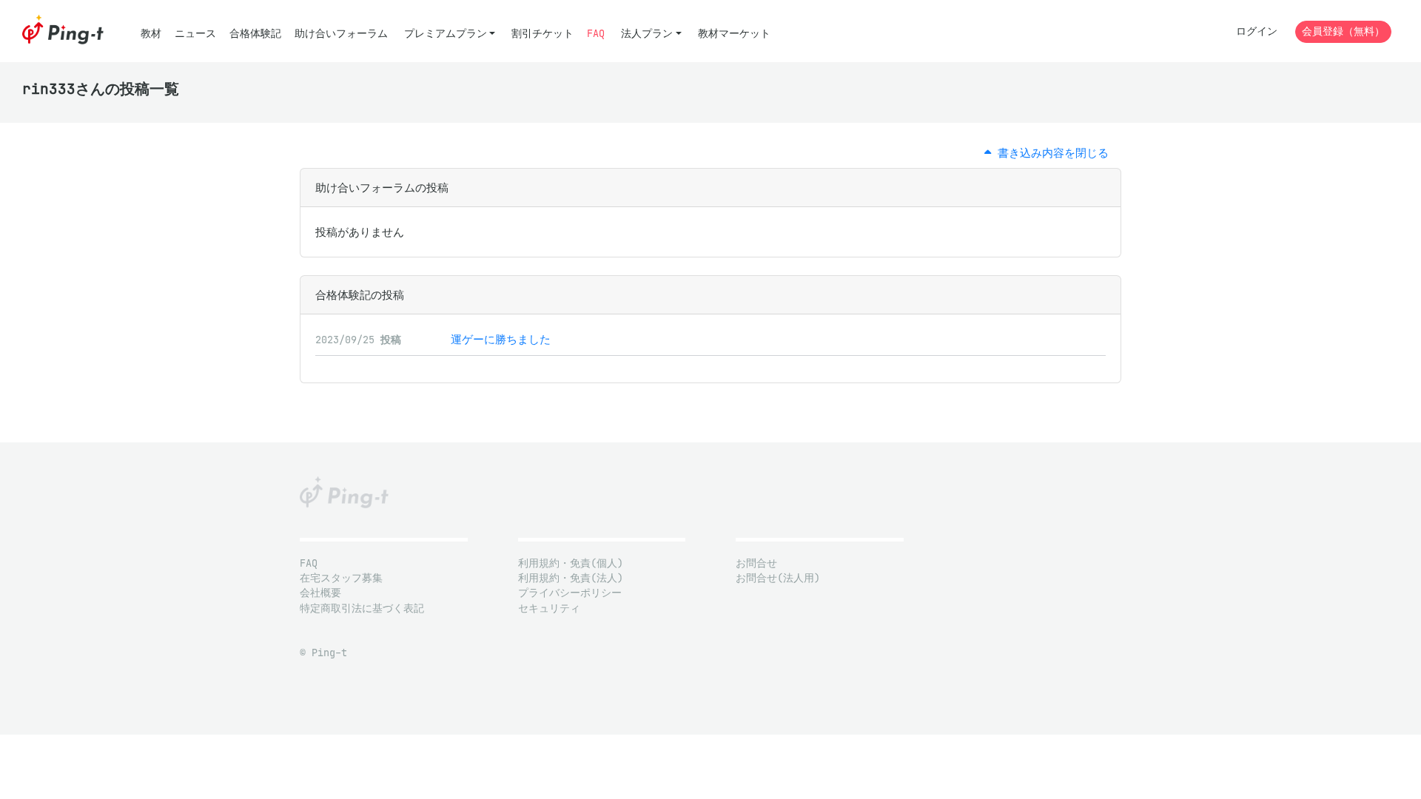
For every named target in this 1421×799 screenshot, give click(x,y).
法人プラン (647, 33)
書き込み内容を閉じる (1050, 153)
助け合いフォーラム (341, 33)
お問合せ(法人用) (778, 578)
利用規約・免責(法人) (570, 578)
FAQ (596, 33)
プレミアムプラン (445, 33)
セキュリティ (549, 608)
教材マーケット (734, 33)
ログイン (1256, 31)
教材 (151, 33)
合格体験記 (255, 33)
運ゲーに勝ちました (501, 339)
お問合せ (756, 563)
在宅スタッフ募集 (341, 578)
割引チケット (542, 33)
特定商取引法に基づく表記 (362, 608)
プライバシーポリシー (570, 593)
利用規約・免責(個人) (570, 563)
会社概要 (320, 593)
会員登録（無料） (1343, 31)
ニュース (195, 33)
